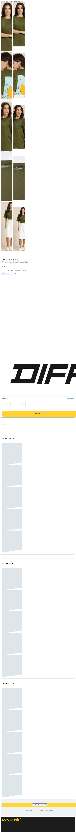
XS (6, 404)
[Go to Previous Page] (2, 4)
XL (38, 404)
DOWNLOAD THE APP (39, 805)
